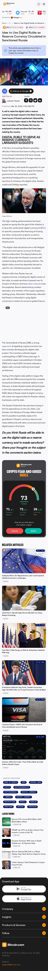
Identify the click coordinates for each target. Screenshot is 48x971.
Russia (22, 802)
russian (33, 802)
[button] (30, 91)
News (4, 23)
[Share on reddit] (35, 100)
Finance (10, 23)
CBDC (42, 228)
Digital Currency (29, 792)
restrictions (9, 802)
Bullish (33, 531)
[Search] (39, 4)
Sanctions (8, 807)
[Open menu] (44, 4)
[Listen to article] (4, 91)
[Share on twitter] (31, 100)
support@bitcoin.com (11, 964)
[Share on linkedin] (40, 100)
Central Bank (35, 782)
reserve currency (23, 797)
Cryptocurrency (10, 792)
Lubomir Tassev (13, 101)
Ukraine (20, 807)
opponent (6, 346)
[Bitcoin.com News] (9, 4)
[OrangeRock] (16, 17)
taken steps (33, 283)
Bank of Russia (10, 782)
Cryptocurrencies (22, 787)
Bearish (15, 531)
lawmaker (8, 797)
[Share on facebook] (26, 100)
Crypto (7, 787)
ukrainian (32, 807)
